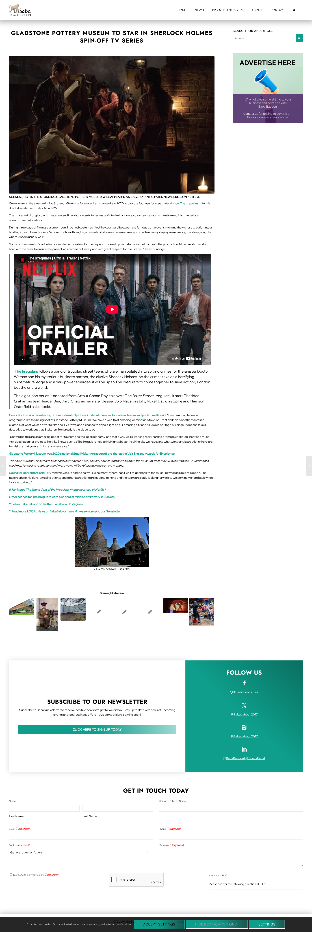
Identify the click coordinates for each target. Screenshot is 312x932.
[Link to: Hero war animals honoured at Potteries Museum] (47, 614)
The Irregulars (26, 371)
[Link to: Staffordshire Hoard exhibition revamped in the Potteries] (175, 605)
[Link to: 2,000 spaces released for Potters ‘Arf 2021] (124, 611)
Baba (126, 568)
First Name (16, 816)
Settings (267, 924)
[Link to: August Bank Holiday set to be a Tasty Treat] (149, 611)
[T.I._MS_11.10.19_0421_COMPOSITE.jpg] (111, 125)
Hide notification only (217, 924)
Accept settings (159, 924)
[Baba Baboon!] (20, 10)
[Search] (294, 10)
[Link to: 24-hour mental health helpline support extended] (98, 611)
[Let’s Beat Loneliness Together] (3, 466)
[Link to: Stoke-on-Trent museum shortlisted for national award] (21, 606)
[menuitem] (182, 10)
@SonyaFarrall (255, 758)
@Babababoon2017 (244, 714)
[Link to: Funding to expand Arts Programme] (201, 611)
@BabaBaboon (233, 758)
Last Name (90, 816)
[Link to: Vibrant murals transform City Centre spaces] (73, 609)
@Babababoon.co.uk (244, 692)
